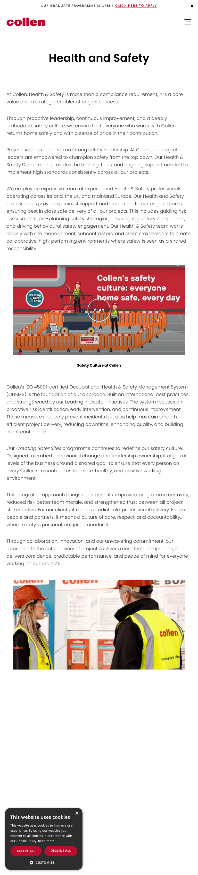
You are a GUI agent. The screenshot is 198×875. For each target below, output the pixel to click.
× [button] (77, 813)
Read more (46, 841)
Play (99, 310)
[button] (43, 862)
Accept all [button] (25, 851)
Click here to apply (136, 6)
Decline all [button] (61, 850)
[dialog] (43, 839)
